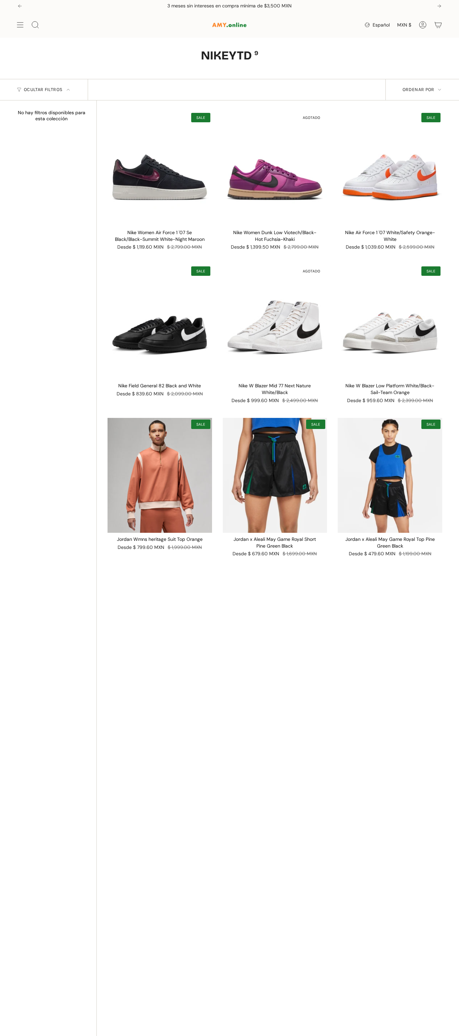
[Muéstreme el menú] (20, 25)
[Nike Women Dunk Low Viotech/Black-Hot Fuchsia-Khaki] (275, 168)
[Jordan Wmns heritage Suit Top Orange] (160, 475)
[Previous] (20, 6)
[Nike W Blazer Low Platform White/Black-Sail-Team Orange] (390, 322)
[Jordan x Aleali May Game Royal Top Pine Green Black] (390, 475)
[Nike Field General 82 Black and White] (160, 322)
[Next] (439, 6)
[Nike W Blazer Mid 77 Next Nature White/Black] (275, 322)
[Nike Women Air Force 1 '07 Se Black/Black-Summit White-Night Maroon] (160, 168)
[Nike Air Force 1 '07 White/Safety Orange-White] (390, 168)
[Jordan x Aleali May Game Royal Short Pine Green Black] (275, 475)
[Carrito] (438, 25)
